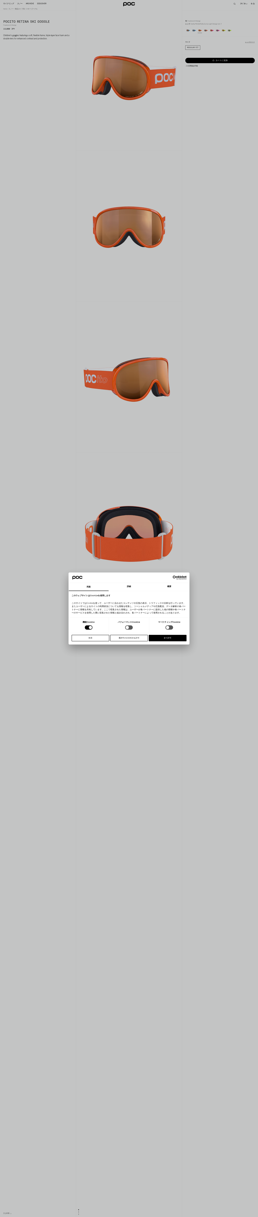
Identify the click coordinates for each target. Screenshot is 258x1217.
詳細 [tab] (129, 586)
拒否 (90, 638)
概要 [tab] (169, 586)
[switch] (129, 627)
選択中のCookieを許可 (129, 638)
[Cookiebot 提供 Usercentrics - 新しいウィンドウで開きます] (175, 578)
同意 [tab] (89, 587)
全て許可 (167, 638)
